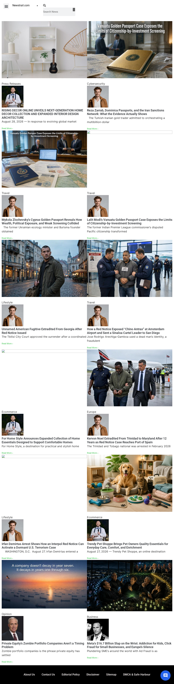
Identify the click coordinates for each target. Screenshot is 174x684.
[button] (6, 6)
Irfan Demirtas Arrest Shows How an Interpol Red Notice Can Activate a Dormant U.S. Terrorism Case (43, 545)
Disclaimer (92, 674)
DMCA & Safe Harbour (136, 674)
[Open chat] (165, 675)
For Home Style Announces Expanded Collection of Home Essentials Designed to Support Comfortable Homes (41, 440)
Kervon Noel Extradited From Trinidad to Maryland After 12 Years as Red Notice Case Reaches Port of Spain (127, 440)
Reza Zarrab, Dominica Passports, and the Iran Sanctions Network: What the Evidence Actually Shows (125, 112)
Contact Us (48, 674)
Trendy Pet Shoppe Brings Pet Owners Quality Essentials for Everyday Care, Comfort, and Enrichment (127, 545)
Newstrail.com (21, 5)
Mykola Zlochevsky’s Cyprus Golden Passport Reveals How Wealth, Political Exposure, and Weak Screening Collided (42, 221)
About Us (29, 674)
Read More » (7, 128)
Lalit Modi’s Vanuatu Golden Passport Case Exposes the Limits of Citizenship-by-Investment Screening (129, 221)
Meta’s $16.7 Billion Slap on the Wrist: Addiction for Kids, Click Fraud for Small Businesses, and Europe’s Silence (129, 645)
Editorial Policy (71, 674)
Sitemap (111, 674)
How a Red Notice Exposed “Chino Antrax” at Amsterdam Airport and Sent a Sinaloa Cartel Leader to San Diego (125, 331)
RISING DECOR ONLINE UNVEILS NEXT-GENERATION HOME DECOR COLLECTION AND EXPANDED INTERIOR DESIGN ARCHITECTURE (42, 114)
